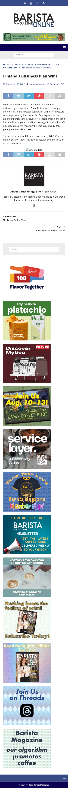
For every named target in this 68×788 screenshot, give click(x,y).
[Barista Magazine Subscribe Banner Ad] (27, 638)
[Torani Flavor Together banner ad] (27, 295)
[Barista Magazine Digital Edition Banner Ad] (27, 680)
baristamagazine (37, 84)
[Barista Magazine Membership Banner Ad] (27, 509)
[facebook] (37, 3)
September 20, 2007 (15, 84)
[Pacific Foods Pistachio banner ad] (27, 338)
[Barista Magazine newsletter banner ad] (27, 552)
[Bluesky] (25, 3)
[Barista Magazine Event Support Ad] (27, 595)
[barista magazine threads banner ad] (27, 723)
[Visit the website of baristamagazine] (34, 205)
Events (19, 64)
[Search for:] (34, 54)
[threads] (43, 3)
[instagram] (31, 3)
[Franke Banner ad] (27, 381)
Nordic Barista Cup (39, 64)
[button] (63, 47)
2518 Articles (51, 191)
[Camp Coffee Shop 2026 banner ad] (34, 39)
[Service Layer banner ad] (27, 466)
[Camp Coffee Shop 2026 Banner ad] (27, 424)
